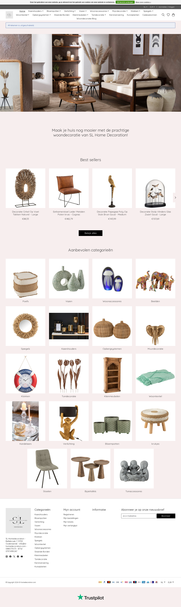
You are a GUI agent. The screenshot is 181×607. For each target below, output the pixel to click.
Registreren (68, 514)
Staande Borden (62, 15)
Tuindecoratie (69, 396)
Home (22, 11)
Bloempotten (112, 443)
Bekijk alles (91, 233)
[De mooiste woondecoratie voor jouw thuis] (9, 15)
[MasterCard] (109, 582)
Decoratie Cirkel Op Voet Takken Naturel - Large (25, 213)
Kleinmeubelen (112, 396)
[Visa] (113, 582)
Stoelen (47, 491)
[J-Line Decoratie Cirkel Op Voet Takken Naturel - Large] (25, 188)
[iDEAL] (100, 582)
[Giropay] (152, 582)
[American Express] (143, 582)
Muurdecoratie (155, 348)
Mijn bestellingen (70, 518)
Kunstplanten (133, 15)
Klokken (25, 396)
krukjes (155, 443)
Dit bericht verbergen (125, 2)
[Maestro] (135, 582)
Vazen (69, 301)
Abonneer (165, 516)
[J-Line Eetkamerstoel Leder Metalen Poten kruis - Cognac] (69, 188)
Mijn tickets (68, 522)
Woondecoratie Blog (86, 18)
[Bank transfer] (117, 582)
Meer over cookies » (143, 2)
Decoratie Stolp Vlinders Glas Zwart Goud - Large (155, 213)
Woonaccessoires (112, 301)
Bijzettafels (90, 491)
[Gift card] (156, 582)
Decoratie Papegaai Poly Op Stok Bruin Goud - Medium (112, 213)
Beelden (155, 301)
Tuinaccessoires (133, 491)
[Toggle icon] (163, 14)
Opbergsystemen (112, 348)
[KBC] (148, 582)
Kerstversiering (116, 15)
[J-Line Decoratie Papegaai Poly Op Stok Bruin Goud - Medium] (112, 188)
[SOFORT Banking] (126, 582)
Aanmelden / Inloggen (167, 7)
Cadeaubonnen (149, 15)
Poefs (26, 301)
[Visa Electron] (130, 582)
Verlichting (68, 443)
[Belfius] (139, 582)
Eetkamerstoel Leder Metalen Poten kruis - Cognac (69, 213)
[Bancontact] (122, 582)
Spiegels (25, 348)
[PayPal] (104, 582)
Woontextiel (155, 396)
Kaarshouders (68, 348)
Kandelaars (25, 443)
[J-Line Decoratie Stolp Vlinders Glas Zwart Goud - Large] (155, 188)
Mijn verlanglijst (70, 525)
